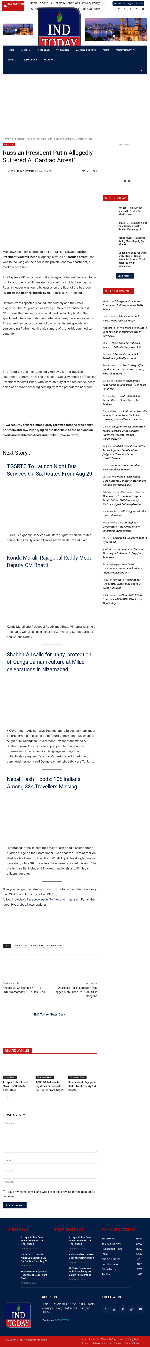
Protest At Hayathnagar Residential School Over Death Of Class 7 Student (122, 584)
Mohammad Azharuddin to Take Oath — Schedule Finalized (124, 385)
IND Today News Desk (22, 170)
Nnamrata (109, 327)
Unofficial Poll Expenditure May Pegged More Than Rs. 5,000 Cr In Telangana (75, 992)
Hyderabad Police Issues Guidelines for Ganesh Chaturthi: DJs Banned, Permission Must (124, 481)
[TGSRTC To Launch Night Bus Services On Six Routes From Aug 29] (50, 1069)
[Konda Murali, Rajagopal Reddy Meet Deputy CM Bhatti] (82, 1069)
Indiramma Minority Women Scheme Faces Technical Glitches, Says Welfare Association (125, 415)
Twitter (54, 899)
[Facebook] (119, 9)
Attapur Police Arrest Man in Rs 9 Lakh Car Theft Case (15, 1086)
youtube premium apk (116, 549)
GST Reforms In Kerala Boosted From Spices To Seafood (121, 400)
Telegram (81, 889)
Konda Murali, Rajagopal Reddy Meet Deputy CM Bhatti (49, 561)
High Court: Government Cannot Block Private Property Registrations (122, 568)
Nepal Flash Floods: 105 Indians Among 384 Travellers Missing (43, 783)
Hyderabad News (23, 904)
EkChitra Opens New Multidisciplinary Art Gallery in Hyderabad (80, 1272)
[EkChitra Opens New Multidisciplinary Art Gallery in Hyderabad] (60, 1271)
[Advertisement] (75, 103)
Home (6, 138)
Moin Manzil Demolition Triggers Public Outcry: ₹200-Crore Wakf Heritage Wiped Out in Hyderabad (122, 500)
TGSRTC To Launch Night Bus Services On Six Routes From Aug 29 (49, 470)
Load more (123, 275)
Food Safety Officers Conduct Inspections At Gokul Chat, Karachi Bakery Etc (124, 369)
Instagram (72, 899)
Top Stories (18, 138)
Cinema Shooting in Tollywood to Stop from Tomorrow (123, 553)
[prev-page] (5, 1098)
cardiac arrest (20, 945)
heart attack (37, 945)
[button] (16, 30)
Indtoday (64, 889)
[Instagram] (125, 9)
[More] (73, 964)
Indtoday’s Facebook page (30, 899)
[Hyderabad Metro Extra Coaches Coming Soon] (60, 1257)
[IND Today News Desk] (5, 171)
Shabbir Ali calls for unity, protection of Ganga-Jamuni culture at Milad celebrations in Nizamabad (49, 662)
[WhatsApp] (137, 9)
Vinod (106, 301)
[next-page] (11, 1098)
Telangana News (45, 1077)
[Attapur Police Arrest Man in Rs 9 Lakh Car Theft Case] (17, 1069)
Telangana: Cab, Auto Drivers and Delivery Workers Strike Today (123, 305)
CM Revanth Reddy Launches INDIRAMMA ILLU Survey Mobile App (122, 599)
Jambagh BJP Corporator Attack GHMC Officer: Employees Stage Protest (121, 526)
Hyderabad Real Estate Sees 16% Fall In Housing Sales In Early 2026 (125, 332)
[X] (131, 9)
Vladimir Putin (54, 945)
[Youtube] (143, 9)
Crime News (9, 1077)
